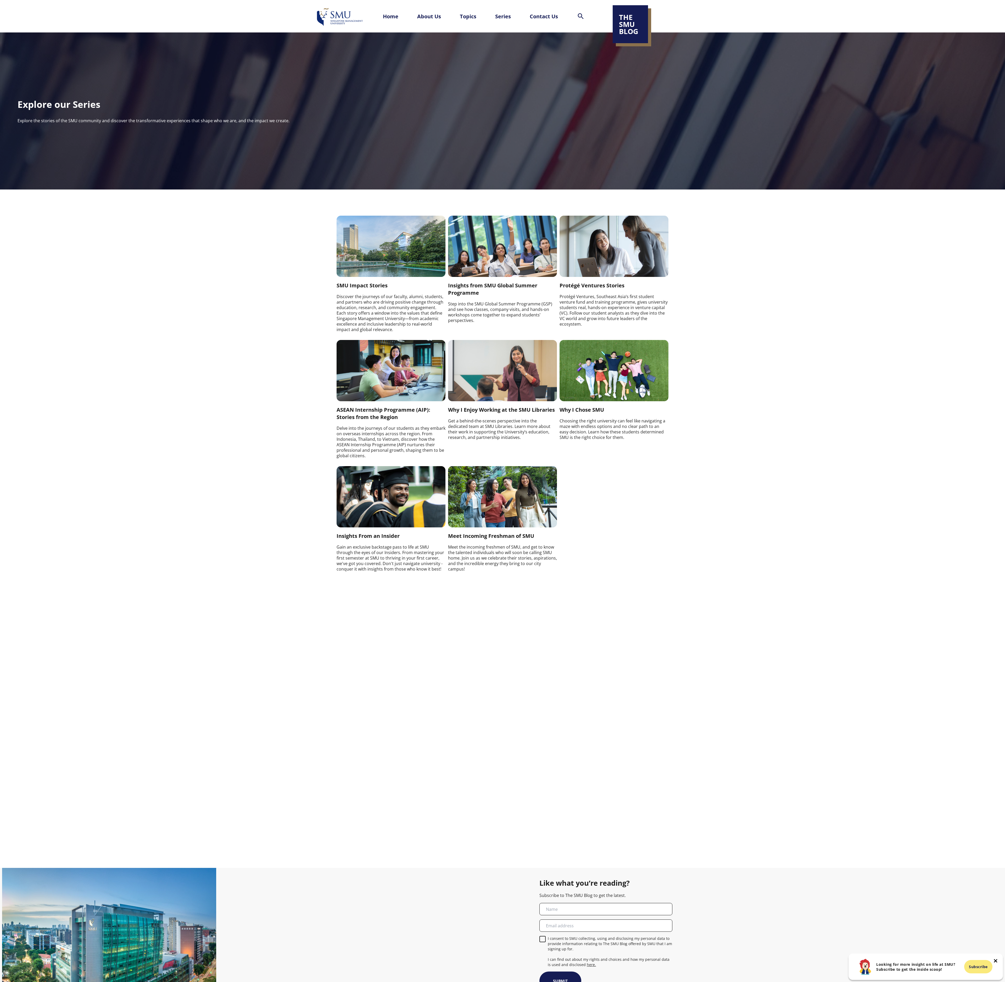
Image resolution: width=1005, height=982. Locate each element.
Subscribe (978, 966)
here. (591, 964)
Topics (468, 16)
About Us (429, 16)
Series (503, 16)
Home (390, 16)
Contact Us (544, 16)
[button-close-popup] (995, 961)
